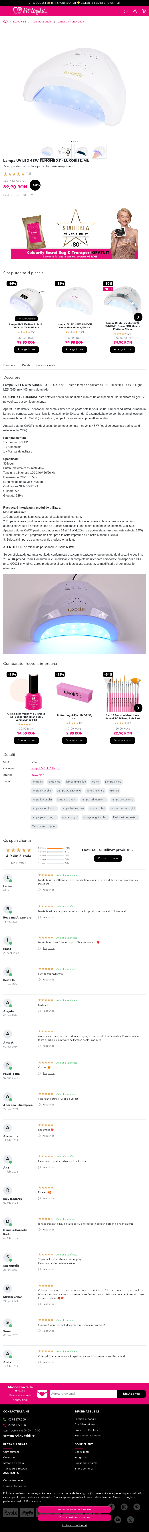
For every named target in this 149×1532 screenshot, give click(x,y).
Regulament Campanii (88, 1435)
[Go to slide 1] (71, 141)
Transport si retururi (15, 1468)
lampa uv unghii (41, 790)
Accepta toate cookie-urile (74, 1509)
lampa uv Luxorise (122, 799)
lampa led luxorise (73, 808)
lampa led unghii (42, 799)
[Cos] (143, 11)
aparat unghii (70, 817)
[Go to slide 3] (75, 141)
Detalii (26, 365)
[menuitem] (47, 151)
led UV (96, 782)
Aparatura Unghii (42, 21)
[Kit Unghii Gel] (30, 11)
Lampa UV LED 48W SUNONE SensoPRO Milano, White (74, 326)
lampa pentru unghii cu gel (48, 817)
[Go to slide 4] (77, 141)
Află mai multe (32, 1501)
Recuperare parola (85, 1463)
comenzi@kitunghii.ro (19, 1435)
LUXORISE (19, 21)
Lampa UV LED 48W (69, 790)
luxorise (114, 790)
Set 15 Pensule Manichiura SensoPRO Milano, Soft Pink (122, 717)
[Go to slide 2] (73, 141)
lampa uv (37, 782)
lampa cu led (97, 808)
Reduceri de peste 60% (127, 817)
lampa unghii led (76, 782)
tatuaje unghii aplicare (96, 817)
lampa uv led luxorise (44, 808)
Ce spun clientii (45, 365)
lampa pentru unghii (123, 808)
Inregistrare (81, 1457)
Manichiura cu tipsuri (44, 826)
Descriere (9, 365)
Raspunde (49, 890)
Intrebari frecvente (14, 1486)
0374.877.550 (17, 1419)
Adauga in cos (26, 349)
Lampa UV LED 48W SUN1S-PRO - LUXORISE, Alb (26, 326)
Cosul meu (9, 1457)
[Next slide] (138, 317)
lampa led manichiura (94, 799)
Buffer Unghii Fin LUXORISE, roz (74, 717)
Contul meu (81, 1452)
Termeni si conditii (85, 1419)
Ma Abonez (131, 1393)
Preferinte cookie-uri (74, 1525)
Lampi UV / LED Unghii (71, 21)
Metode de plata (13, 1463)
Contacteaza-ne (13, 1480)
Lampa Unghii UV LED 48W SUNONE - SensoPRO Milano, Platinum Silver (123, 326)
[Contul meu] (135, 11)
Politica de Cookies (86, 1430)
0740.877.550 (17, 1425)
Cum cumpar (11, 1452)
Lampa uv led (113, 782)
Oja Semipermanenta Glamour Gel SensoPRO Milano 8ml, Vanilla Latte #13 (26, 717)
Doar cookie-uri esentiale (74, 1517)
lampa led (55, 782)
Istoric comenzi (83, 1468)
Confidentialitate (84, 1424)
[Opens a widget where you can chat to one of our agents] (135, 1525)
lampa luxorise (95, 790)
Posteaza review (108, 858)
